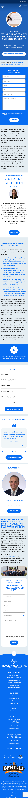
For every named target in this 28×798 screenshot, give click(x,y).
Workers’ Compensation (8, 397)
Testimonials (14, 703)
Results (14, 701)
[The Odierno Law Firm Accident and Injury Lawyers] (9, 6)
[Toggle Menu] (24, 6)
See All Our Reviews (14, 457)
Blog (8, 62)
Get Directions (14, 728)
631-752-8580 (14, 726)
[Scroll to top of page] (14, 653)
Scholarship (14, 711)
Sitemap (14, 793)
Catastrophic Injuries (7, 391)
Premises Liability (14, 685)
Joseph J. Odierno (14, 500)
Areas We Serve (14, 698)
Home (3, 62)
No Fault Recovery (14, 687)
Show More (13, 403)
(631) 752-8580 (10, 557)
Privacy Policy (14, 795)
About (14, 696)
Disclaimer (14, 113)
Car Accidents (5, 385)
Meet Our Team (14, 511)
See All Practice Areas (14, 409)
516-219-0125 (14, 741)
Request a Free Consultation (14, 54)
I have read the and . (13, 114)
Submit (14, 120)
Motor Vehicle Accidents (8, 380)
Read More (14, 232)
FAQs (14, 708)
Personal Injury (5, 374)
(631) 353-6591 (20, 358)
